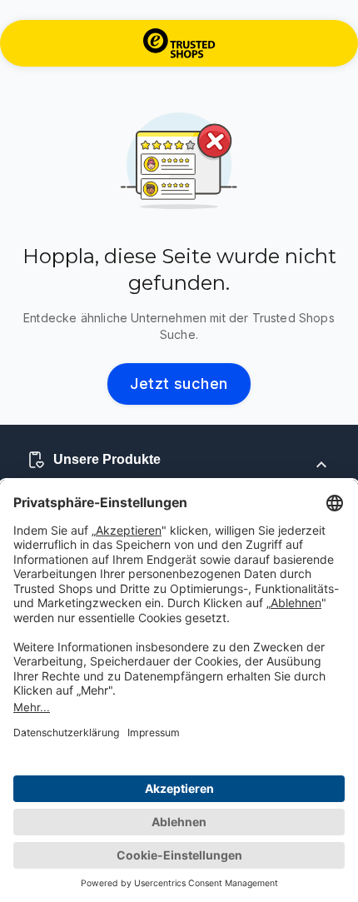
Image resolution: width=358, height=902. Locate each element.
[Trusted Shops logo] (179, 43)
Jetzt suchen (179, 383)
